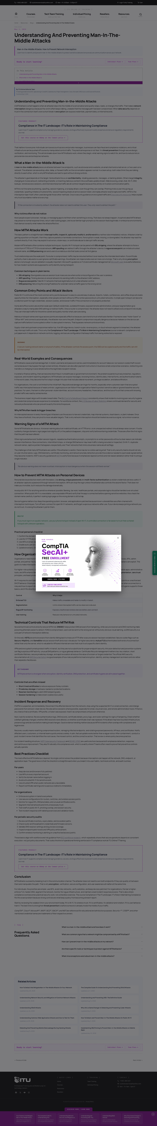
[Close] (78, 537)
